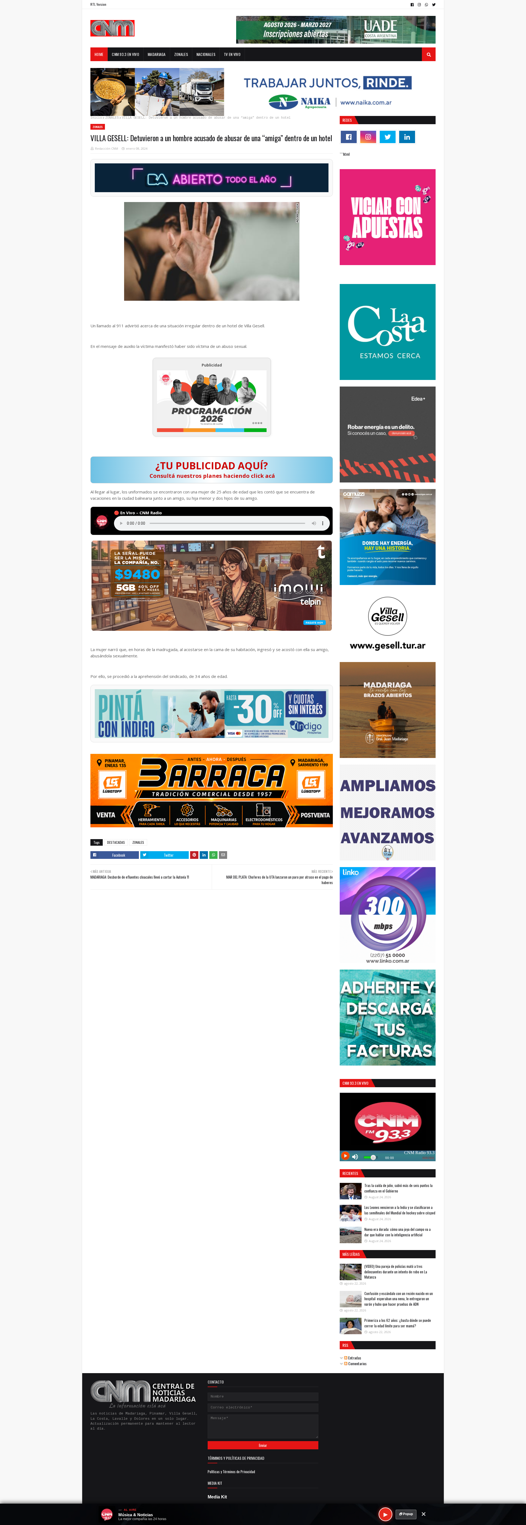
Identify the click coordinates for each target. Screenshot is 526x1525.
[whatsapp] (426, 4)
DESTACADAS (116, 842)
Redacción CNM (106, 148)
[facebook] (412, 4)
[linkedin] (407, 137)
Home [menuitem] (99, 54)
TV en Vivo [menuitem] (232, 54)
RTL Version (98, 4)
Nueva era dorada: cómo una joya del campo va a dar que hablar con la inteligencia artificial (397, 1231)
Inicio (96, 118)
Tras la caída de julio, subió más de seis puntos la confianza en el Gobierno (398, 1188)
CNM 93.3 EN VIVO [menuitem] (125, 54)
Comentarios (357, 1363)
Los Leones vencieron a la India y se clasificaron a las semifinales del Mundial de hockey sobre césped (399, 1210)
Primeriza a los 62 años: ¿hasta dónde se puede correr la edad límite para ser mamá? (397, 1322)
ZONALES (112, 118)
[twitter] (433, 4)
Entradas (354, 1358)
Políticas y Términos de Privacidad (231, 1471)
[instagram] (419, 4)
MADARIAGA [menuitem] (157, 54)
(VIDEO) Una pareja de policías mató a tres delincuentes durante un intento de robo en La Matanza (395, 1271)
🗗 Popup (406, 1514)
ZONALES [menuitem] (181, 54)
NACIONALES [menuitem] (205, 54)
